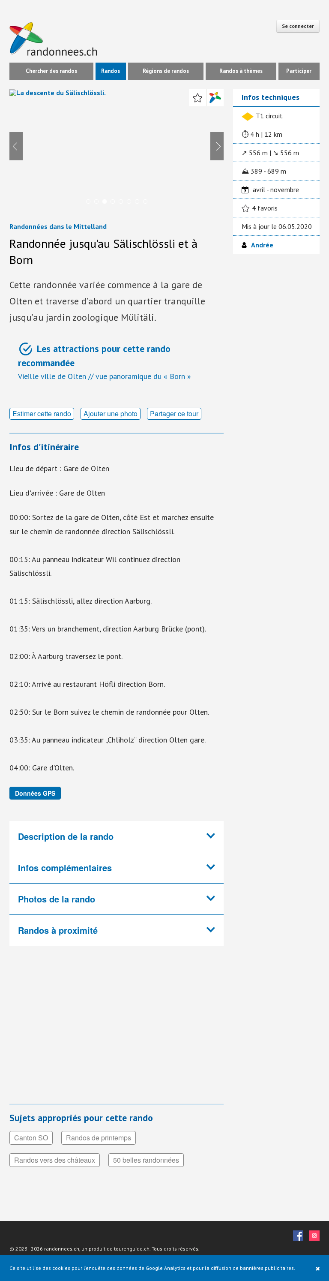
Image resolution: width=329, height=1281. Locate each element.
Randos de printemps (98, 1138)
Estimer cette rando (41, 413)
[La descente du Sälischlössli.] (116, 150)
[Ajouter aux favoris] (197, 97)
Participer (298, 71)
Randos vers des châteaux (54, 1160)
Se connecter (298, 26)
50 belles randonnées (146, 1160)
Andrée (262, 245)
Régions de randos (166, 71)
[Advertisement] (116, 1031)
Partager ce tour (174, 413)
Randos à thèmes (241, 71)
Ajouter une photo (111, 413)
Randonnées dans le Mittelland (58, 226)
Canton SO (31, 1138)
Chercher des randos (51, 71)
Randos (110, 71)
